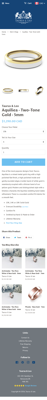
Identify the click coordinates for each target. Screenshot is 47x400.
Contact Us (25, 338)
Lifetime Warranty (25, 341)
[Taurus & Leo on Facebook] (17, 363)
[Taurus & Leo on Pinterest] (22, 363)
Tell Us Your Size (8, 137)
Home (4, 32)
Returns (25, 347)
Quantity (5, 148)
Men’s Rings (14, 32)
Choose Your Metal (9, 127)
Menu (7, 3)
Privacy (25, 350)
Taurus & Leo (30, 391)
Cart (29, 3)
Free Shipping (25, 344)
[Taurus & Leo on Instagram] (28, 363)
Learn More (25, 207)
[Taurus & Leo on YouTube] (33, 363)
